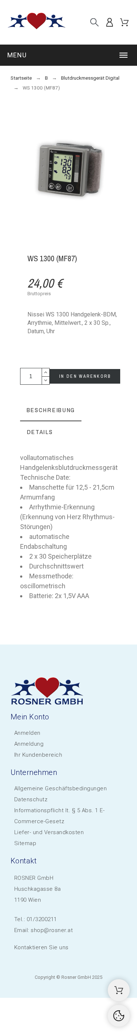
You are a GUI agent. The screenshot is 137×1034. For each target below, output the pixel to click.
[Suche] (94, 22)
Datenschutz (31, 799)
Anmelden (27, 733)
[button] (68, 55)
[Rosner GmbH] (36, 22)
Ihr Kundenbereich (38, 755)
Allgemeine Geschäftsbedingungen (60, 788)
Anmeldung (29, 744)
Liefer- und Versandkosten (49, 832)
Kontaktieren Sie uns (41, 947)
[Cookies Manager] (119, 1016)
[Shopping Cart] (119, 990)
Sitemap (25, 843)
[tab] (50, 410)
